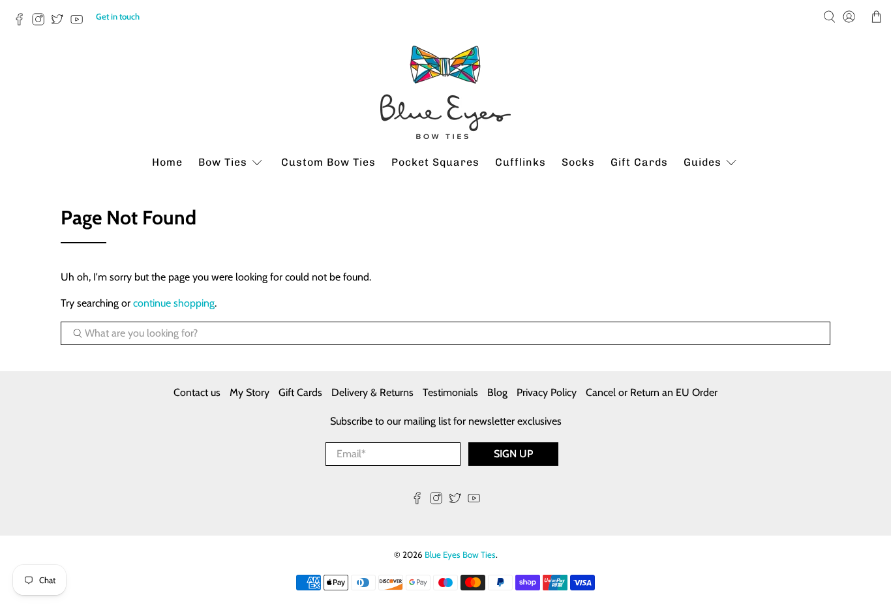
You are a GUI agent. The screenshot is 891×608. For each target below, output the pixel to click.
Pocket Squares (435, 162)
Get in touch (118, 16)
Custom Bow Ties (328, 162)
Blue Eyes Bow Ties (460, 554)
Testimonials (450, 392)
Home (167, 162)
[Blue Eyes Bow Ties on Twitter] (60, 23)
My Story (249, 392)
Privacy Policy (547, 392)
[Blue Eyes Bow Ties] (445, 92)
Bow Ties (222, 162)
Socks (578, 162)
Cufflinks (520, 162)
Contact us (197, 392)
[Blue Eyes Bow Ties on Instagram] (41, 23)
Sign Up (513, 454)
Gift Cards (639, 162)
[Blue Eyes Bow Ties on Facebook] (22, 23)
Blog (497, 392)
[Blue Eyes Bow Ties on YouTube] (79, 23)
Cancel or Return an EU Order (651, 392)
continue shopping (174, 303)
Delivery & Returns (372, 392)
